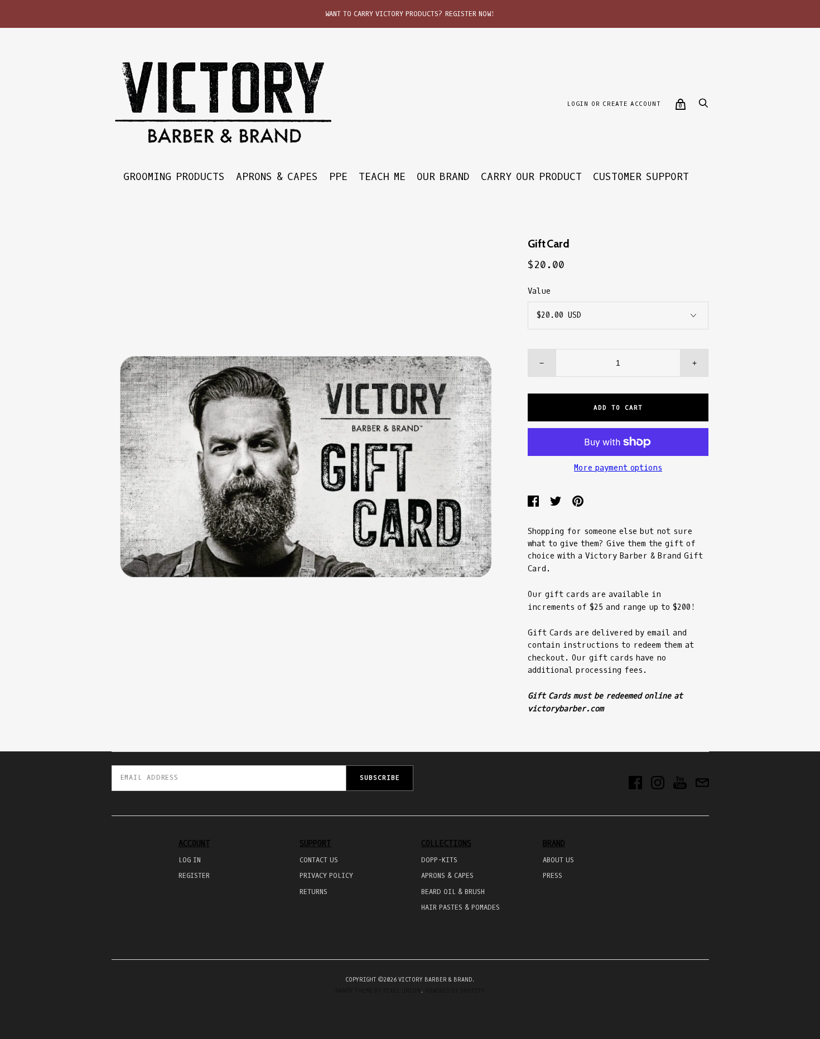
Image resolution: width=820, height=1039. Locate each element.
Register (194, 875)
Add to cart (618, 408)
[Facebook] (635, 784)
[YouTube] (680, 784)
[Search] (703, 106)
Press (552, 875)
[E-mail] (702, 784)
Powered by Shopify (455, 990)
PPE (338, 176)
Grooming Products (174, 176)
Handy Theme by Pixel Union (378, 990)
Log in (190, 860)
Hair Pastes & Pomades (460, 907)
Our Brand (443, 176)
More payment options (618, 468)
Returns (313, 891)
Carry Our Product (531, 176)
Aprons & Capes (277, 176)
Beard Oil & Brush (453, 891)
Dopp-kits (439, 860)
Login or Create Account (613, 104)
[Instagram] (657, 784)
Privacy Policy (326, 875)
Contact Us (319, 860)
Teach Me (382, 176)
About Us (558, 860)
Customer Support (641, 176)
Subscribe (379, 778)
